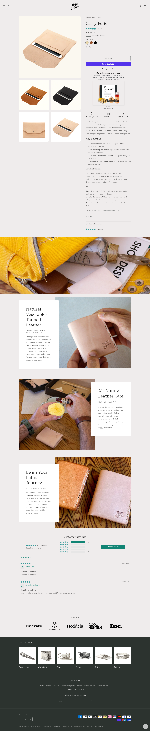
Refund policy (47, 726)
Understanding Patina (68, 685)
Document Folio (100, 210)
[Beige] (87, 42)
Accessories (24, 667)
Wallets (41, 667)
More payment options (108, 69)
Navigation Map (71, 689)
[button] (4, 6)
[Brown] (91, 42)
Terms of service (67, 726)
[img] (26, 563)
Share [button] (90, 216)
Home (78, 667)
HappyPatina (27, 726)
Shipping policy (99, 726)
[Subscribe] (91, 701)
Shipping (88, 35)
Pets (116, 667)
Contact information (79, 726)
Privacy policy (57, 726)
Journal (79, 685)
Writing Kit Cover (113, 210)
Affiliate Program (102, 685)
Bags (59, 667)
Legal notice (90, 726)
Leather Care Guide (93, 176)
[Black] (95, 42)
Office (98, 667)
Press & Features (89, 685)
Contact (81, 689)
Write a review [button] (113, 547)
